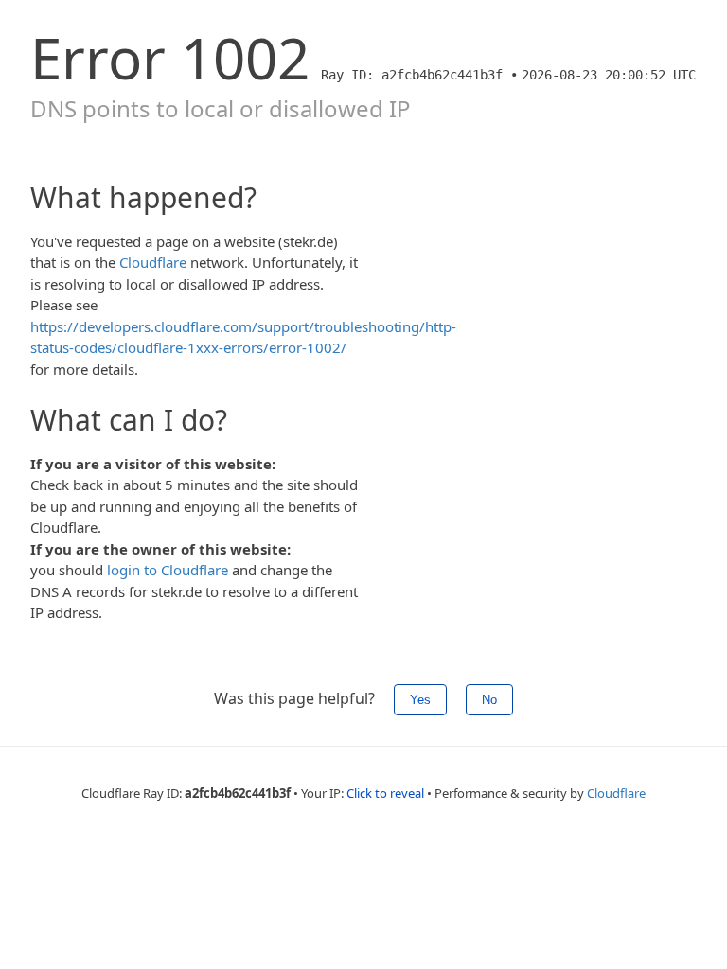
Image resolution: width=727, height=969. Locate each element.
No (489, 700)
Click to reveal (385, 793)
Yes (420, 700)
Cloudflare (152, 262)
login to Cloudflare (167, 569)
